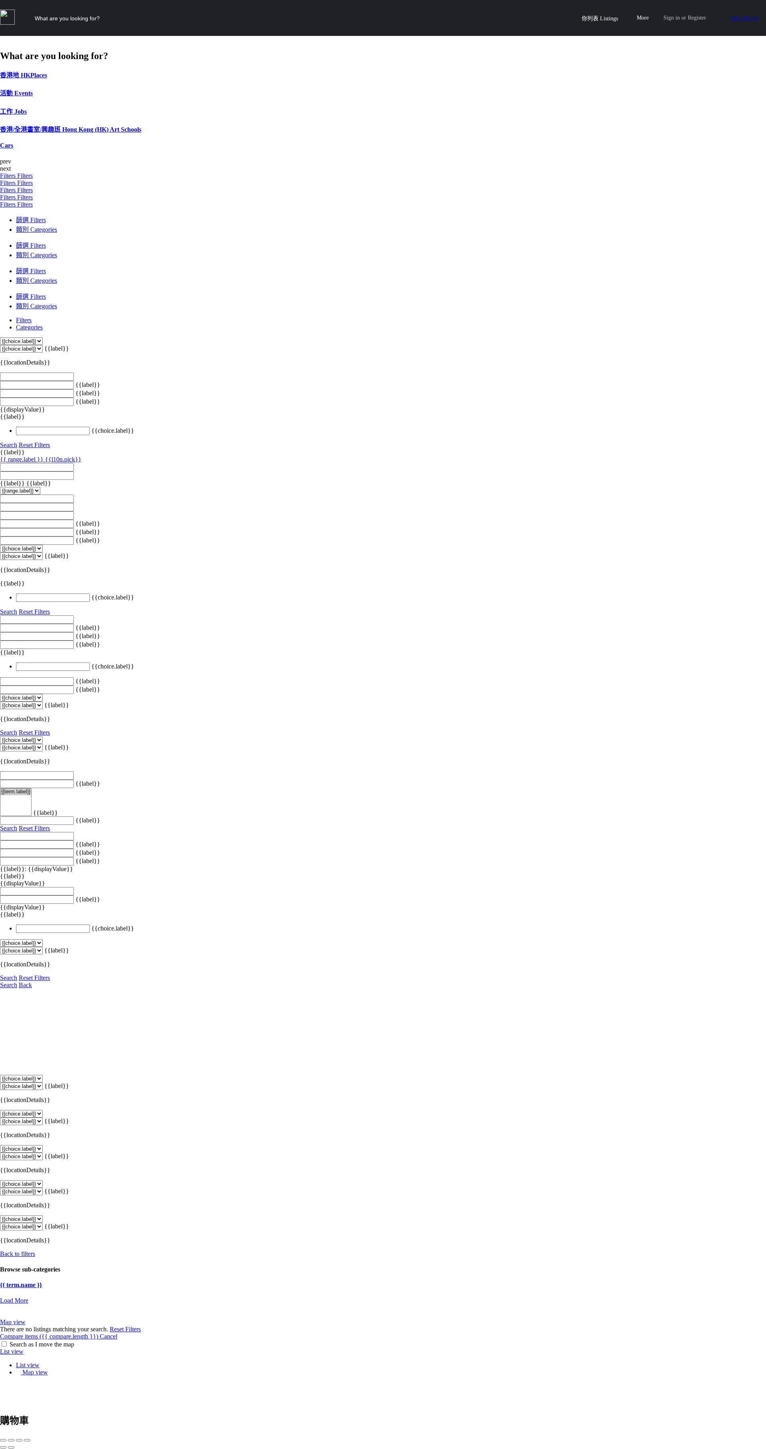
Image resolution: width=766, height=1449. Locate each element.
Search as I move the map (42, 1344)
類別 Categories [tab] (36, 229)
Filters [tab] (24, 320)
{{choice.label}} (112, 430)
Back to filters (17, 1253)
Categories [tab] (29, 327)
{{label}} (56, 348)
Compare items (49, 1336)
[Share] (11, 1440)
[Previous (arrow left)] (3, 1447)
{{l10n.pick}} (63, 459)
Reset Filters (34, 445)
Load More (14, 1300)
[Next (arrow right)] (11, 1447)
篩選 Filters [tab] (31, 220)
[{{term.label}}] (15, 792)
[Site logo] (8, 22)
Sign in (671, 18)
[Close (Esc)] (3, 1440)
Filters (8, 175)
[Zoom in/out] (27, 1440)
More (643, 18)
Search (8, 445)
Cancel (108, 1336)
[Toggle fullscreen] (19, 1440)
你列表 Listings (600, 19)
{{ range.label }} (22, 459)
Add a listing (744, 18)
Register (697, 18)
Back (25, 985)
